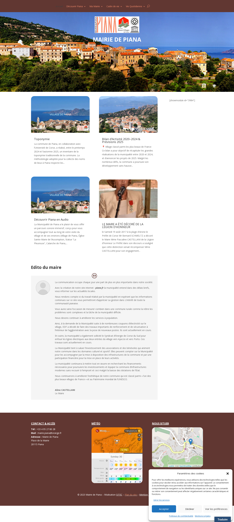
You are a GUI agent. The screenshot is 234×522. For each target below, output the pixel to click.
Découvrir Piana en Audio (51, 219)
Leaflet (171, 466)
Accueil (59, 6)
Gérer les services (161, 500)
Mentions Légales (202, 516)
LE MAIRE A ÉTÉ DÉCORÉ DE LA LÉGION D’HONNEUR (122, 225)
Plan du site (131, 494)
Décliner (189, 509)
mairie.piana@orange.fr (49, 432)
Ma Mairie (94, 6)
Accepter (164, 509)
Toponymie (42, 139)
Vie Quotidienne (134, 6)
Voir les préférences (216, 509)
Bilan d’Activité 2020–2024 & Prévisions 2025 (121, 140)
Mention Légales (147, 494)
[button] (227, 473)
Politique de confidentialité (181, 516)
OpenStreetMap (185, 466)
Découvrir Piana (74, 6)
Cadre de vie (112, 6)
